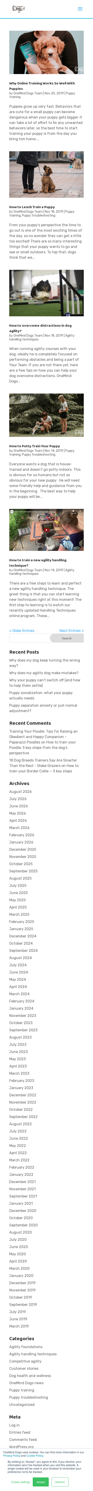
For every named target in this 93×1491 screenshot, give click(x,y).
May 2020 (17, 1254)
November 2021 (22, 1189)
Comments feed (23, 1439)
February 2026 (21, 835)
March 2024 (19, 994)
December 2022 (22, 1095)
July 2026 (18, 799)
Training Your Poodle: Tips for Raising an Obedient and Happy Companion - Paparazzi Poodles (43, 736)
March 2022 (19, 1160)
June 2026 (18, 806)
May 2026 (17, 813)
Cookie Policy (34, 1455)
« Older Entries (21, 631)
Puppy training (21, 1390)
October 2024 (21, 943)
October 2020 (21, 1218)
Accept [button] (41, 1482)
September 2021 (23, 1196)
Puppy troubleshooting (38, 215)
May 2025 (17, 900)
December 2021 (22, 1182)
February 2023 (21, 1081)
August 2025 (20, 878)
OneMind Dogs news (26, 1383)
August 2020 (20, 1232)
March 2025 (19, 914)
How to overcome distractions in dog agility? (40, 328)
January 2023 (21, 1088)
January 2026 (21, 842)
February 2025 (21, 922)
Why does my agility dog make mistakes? (44, 673)
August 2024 (20, 958)
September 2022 (23, 1117)
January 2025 (21, 929)
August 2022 (20, 1124)
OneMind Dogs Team (28, 93)
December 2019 (22, 1283)
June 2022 (18, 1138)
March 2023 (19, 1073)
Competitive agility (25, 1361)
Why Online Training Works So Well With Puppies (42, 86)
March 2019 (19, 1326)
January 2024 (21, 1008)
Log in (14, 1425)
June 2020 (18, 1247)
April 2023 (18, 1066)
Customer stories (23, 1368)
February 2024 (21, 1001)
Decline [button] (60, 1482)
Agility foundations (25, 1347)
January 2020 (21, 1276)
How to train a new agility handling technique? (37, 562)
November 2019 (22, 1290)
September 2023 (23, 1030)
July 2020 (18, 1239)
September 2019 (23, 1304)
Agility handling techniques (33, 1354)
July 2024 (18, 965)
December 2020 (22, 1211)
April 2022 (18, 1153)
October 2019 (20, 1297)
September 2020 (23, 1225)
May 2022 (17, 1146)
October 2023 (21, 1023)
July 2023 (17, 1044)
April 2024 (18, 987)
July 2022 (18, 1131)
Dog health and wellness (30, 1376)
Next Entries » (72, 631)
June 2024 (18, 972)
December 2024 (22, 936)
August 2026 (20, 792)
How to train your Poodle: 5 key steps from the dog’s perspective (42, 747)
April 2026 (18, 820)
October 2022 (21, 1109)
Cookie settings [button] (20, 1482)
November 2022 (22, 1102)
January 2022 (21, 1174)
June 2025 (18, 893)
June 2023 (18, 1052)
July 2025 (17, 885)
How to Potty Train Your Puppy (34, 446)
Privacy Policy (11, 1455)
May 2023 (17, 1059)
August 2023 (20, 1037)
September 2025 (23, 871)
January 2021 (21, 1203)
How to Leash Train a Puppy (32, 207)
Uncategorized (22, 1404)
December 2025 (22, 849)
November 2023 (22, 1015)
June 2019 (18, 1319)
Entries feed (19, 1432)
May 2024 (17, 979)
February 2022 (21, 1167)
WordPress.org (21, 1447)
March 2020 (19, 1268)
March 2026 (19, 828)
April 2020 (18, 1261)
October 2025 (21, 864)
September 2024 (23, 950)
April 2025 (18, 907)
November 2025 (22, 857)
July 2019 (17, 1312)
